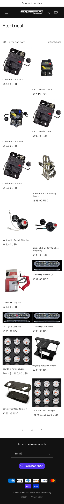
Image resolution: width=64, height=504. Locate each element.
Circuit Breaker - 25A (42, 131)
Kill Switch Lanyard (12, 302)
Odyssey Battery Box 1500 (44, 365)
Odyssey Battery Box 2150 (15, 408)
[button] (7, 12)
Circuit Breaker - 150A (42, 89)
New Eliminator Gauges (13, 368)
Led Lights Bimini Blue (42, 274)
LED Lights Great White (42, 326)
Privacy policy (37, 497)
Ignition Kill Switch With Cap (16, 240)
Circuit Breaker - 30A (12, 183)
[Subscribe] (49, 454)
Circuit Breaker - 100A (13, 79)
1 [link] (23, 429)
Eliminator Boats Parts (30, 492)
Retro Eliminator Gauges (43, 410)
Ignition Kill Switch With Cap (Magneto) (45, 249)
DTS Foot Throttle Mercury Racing (44, 194)
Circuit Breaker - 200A (13, 141)
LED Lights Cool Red (12, 326)
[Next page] (41, 429)
